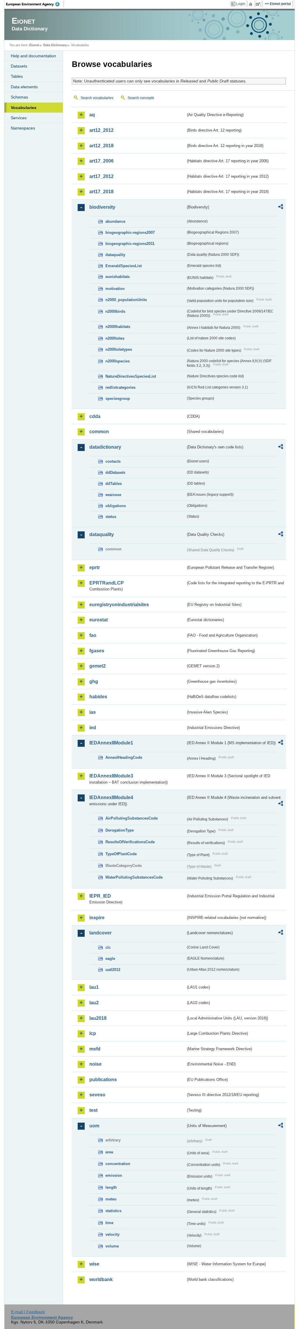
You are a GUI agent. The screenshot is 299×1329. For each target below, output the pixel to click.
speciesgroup (117, 398)
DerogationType (119, 830)
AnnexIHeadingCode (123, 757)
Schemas (19, 97)
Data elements (24, 86)
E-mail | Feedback (28, 1311)
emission (113, 1175)
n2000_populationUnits (126, 300)
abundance (115, 221)
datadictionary (105, 447)
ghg (93, 681)
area (109, 1152)
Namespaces (23, 128)
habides (98, 696)
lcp (92, 1033)
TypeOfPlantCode (121, 854)
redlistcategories (120, 387)
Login (240, 4)
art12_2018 (101, 145)
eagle (110, 958)
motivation (115, 288)
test (93, 1110)
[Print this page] (251, 4)
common (99, 431)
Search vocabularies (97, 98)
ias (92, 712)
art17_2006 (101, 160)
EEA (34, 4)
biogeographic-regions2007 (130, 232)
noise (95, 1064)
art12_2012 (101, 130)
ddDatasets (115, 472)
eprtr (94, 567)
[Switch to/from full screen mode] (259, 4)
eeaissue (113, 494)
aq (92, 114)
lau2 (94, 1002)
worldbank (101, 1279)
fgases (96, 650)
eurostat (98, 619)
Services (19, 117)
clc (108, 947)
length (111, 1187)
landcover (100, 932)
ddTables (113, 483)
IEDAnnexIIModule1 (111, 742)
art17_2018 (101, 191)
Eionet (34, 45)
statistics (113, 1211)
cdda (94, 416)
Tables (17, 76)
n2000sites (114, 338)
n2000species (117, 361)
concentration (117, 1164)
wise (94, 1263)
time (109, 1223)
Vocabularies (23, 107)
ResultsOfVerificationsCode (130, 842)
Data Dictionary (55, 45)
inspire (97, 917)
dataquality (115, 255)
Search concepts (141, 98)
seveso (97, 1094)
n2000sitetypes (118, 349)
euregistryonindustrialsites (119, 604)
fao (92, 635)
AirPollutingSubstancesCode (131, 818)
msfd (94, 1048)
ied (92, 727)
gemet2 (97, 665)
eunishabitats (117, 276)
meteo (111, 1199)
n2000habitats (117, 326)
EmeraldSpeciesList (123, 266)
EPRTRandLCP (106, 582)
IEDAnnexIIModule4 (111, 797)
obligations (115, 506)
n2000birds (115, 311)
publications (103, 1079)
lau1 (94, 987)
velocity (112, 1234)
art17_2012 (101, 176)
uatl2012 (112, 969)
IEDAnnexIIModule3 (111, 775)
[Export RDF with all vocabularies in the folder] (280, 207)
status (110, 516)
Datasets (19, 66)
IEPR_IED (100, 896)
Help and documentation (33, 55)
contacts (113, 461)
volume (112, 1246)
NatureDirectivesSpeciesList (130, 376)
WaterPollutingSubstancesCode (134, 877)
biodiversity (102, 207)
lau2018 (98, 1018)
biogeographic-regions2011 (129, 243)
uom (94, 1125)
